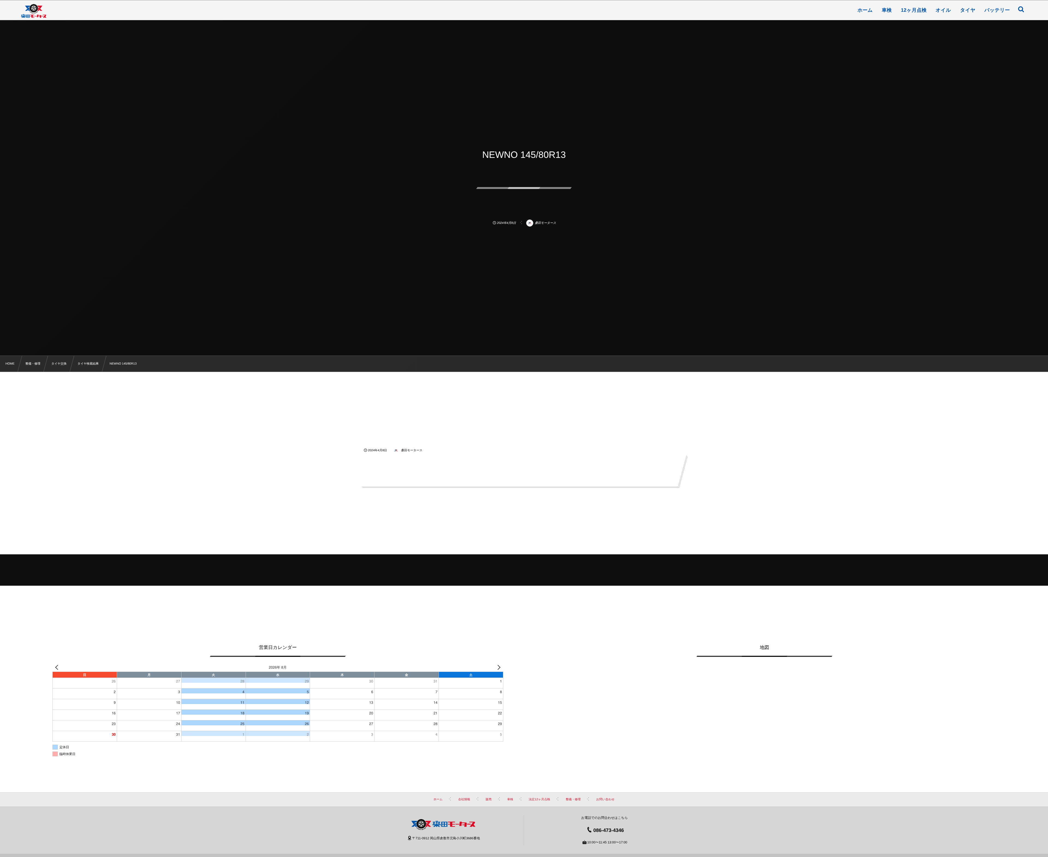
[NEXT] (498, 667)
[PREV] (57, 667)
